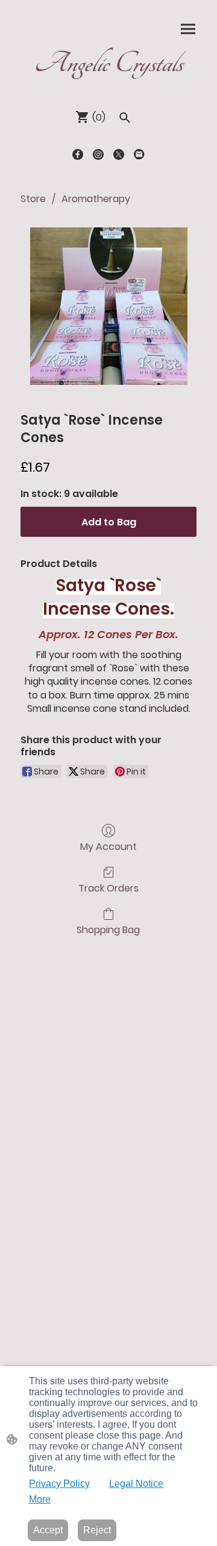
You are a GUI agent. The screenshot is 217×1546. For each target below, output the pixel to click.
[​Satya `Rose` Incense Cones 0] (108, 306)
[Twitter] (118, 154)
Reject (97, 1530)
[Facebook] (77, 154)
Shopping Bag (108, 929)
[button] (125, 117)
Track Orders (108, 887)
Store (33, 199)
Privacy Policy (59, 1483)
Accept (48, 1530)
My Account (108, 846)
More (40, 1499)
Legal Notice (136, 1483)
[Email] (139, 154)
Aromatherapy (95, 199)
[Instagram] (98, 154)
